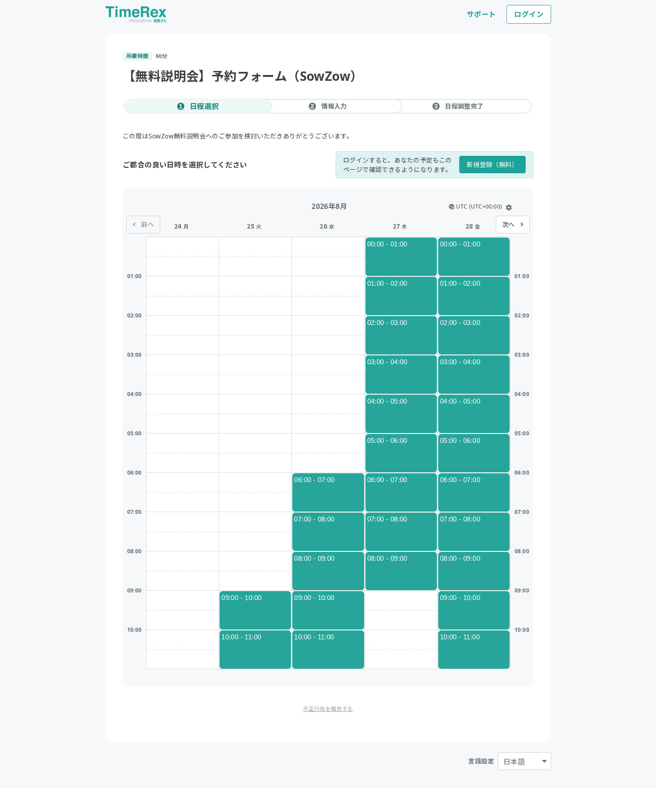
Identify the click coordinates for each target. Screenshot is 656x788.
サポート (481, 14)
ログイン (529, 14)
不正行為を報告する (328, 709)
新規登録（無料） (492, 164)
